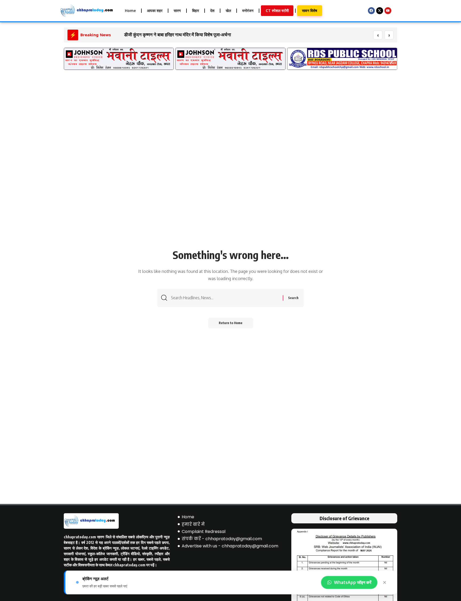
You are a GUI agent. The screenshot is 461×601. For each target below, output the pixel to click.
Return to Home (231, 323)
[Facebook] (371, 10)
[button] (69, 61)
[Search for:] (225, 298)
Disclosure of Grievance (344, 518)
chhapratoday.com (80, 537)
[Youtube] (387, 10)
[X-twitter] (379, 10)
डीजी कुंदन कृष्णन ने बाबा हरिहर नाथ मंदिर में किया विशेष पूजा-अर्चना (177, 34)
